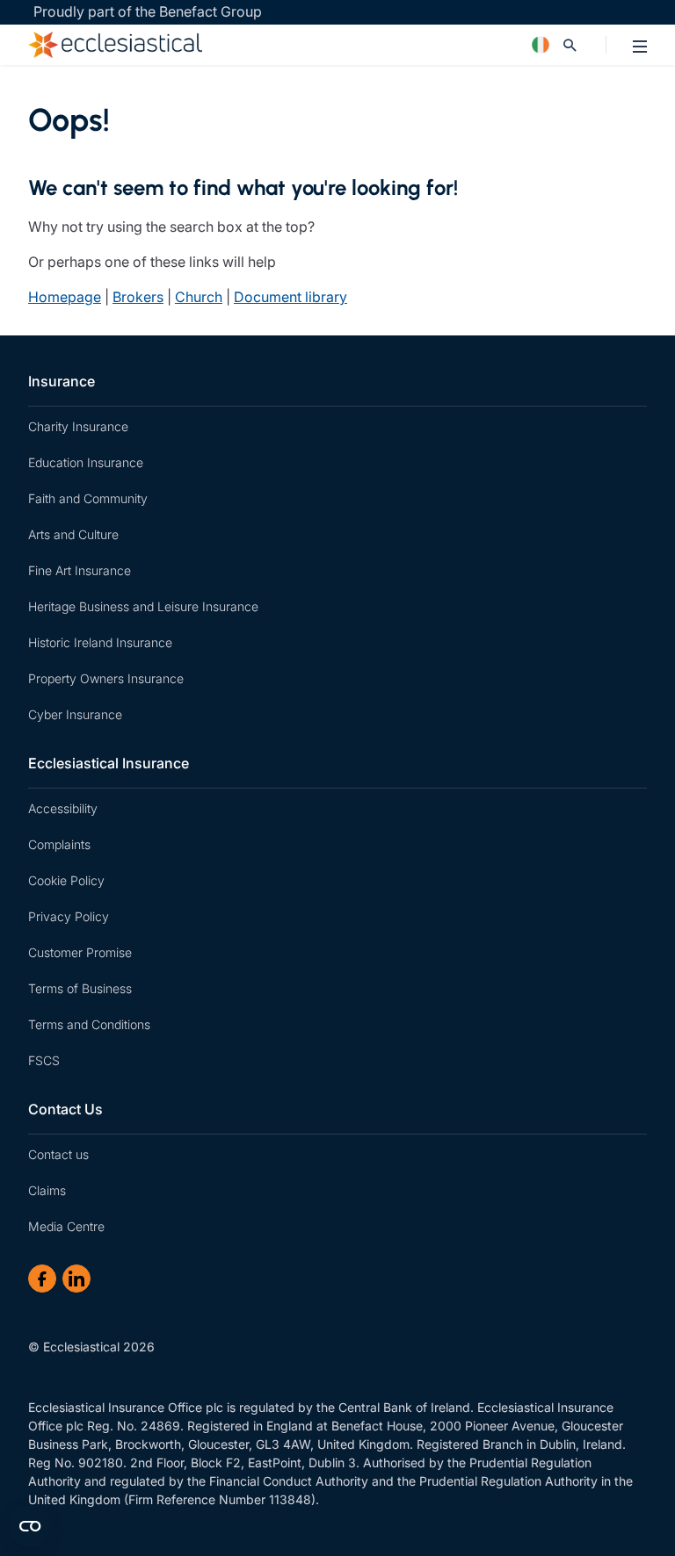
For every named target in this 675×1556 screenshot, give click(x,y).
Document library (290, 297)
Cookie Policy (66, 880)
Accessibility (63, 808)
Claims (47, 1190)
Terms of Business (80, 988)
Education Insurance (85, 462)
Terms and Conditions (89, 1024)
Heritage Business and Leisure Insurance (143, 606)
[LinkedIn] (76, 1278)
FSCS (44, 1060)
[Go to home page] (260, 45)
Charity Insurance (78, 426)
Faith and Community (88, 498)
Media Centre (66, 1226)
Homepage (64, 297)
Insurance (61, 381)
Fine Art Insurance (79, 570)
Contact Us (65, 1109)
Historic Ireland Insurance (100, 642)
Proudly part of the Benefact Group (147, 11)
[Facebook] (42, 1278)
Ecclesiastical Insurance (108, 763)
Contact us (58, 1154)
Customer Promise (80, 952)
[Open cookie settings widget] (30, 1526)
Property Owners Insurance (106, 678)
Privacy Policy (68, 916)
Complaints (59, 844)
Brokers (137, 297)
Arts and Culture (73, 534)
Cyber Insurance (75, 714)
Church (198, 297)
